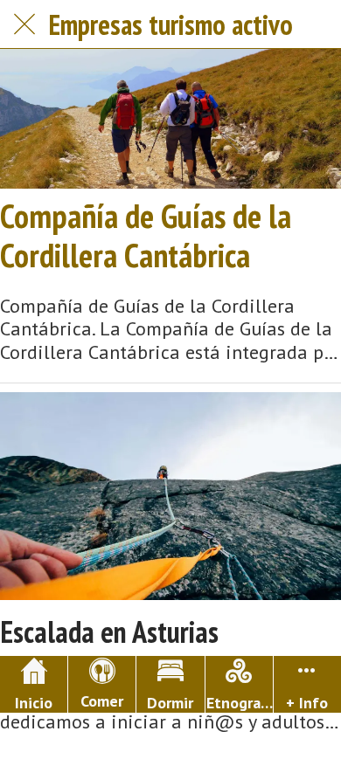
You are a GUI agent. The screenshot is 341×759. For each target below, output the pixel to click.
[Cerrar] (24, 24)
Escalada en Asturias (109, 632)
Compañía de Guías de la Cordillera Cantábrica (145, 235)
